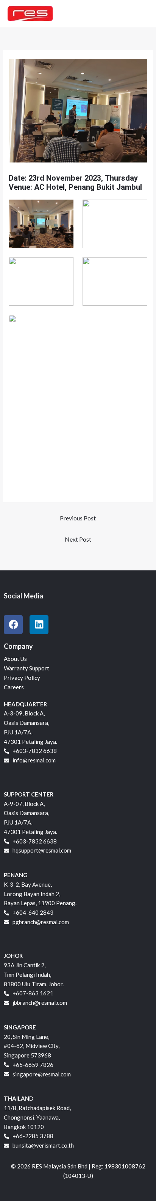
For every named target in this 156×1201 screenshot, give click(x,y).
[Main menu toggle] (141, 13)
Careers (14, 687)
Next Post (78, 539)
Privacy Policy (22, 677)
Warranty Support (26, 668)
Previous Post (78, 518)
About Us (15, 658)
